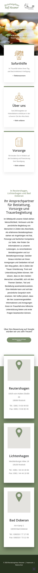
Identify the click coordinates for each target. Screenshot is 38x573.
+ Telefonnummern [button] (19, 76)
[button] (33, 6)
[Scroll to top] (34, 569)
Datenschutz (19, 565)
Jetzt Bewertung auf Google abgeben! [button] (19, 340)
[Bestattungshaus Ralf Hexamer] (19, 6)
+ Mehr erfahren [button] (19, 120)
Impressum (29, 562)
